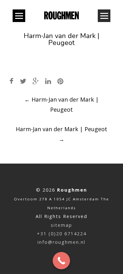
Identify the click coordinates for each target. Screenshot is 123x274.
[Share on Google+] (35, 81)
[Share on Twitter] (23, 81)
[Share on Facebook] (11, 81)
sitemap (61, 225)
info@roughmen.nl (61, 242)
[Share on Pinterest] (60, 81)
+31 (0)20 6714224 (61, 234)
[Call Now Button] (61, 260)
